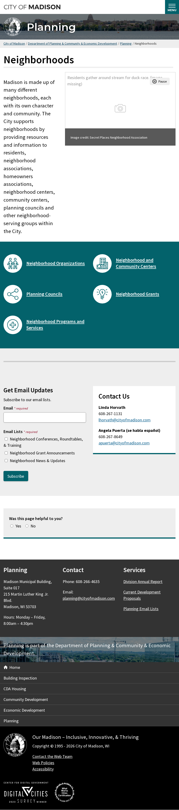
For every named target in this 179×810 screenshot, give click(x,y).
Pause (162, 81)
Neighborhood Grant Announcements (42, 453)
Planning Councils (44, 294)
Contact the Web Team (52, 756)
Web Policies (43, 762)
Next (166, 108)
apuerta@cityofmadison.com (124, 443)
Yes (18, 526)
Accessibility (43, 769)
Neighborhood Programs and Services (55, 324)
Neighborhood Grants (137, 294)
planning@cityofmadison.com (89, 598)
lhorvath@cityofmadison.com (125, 420)
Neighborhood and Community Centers (136, 263)
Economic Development (24, 710)
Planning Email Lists (140, 608)
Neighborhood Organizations (55, 263)
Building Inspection (20, 678)
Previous (74, 108)
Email (15, 408)
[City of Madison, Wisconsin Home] (15, 745)
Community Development (25, 699)
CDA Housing (14, 688)
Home (14, 667)
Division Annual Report (142, 581)
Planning (51, 26)
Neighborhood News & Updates (37, 460)
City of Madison (14, 43)
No (33, 526)
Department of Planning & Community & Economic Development (72, 43)
